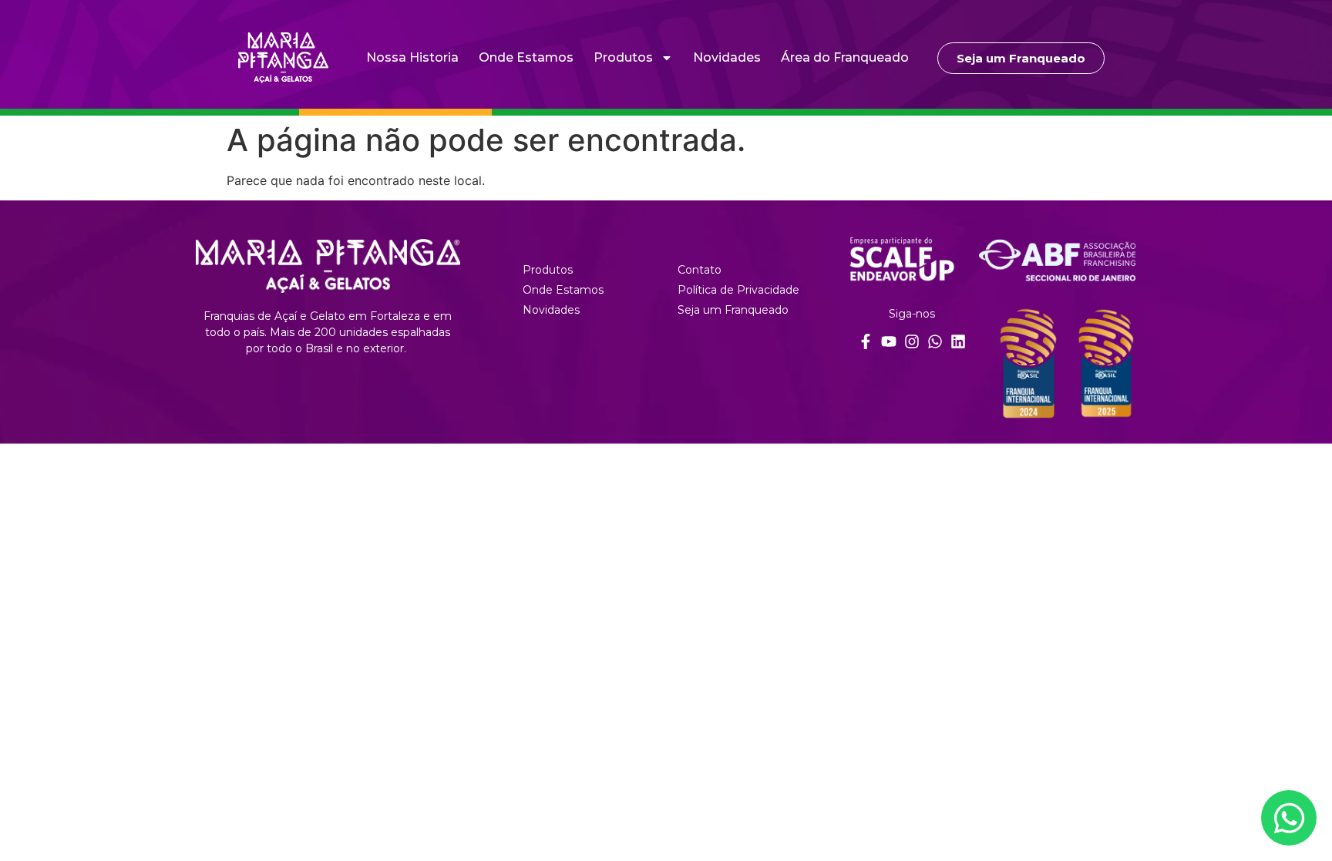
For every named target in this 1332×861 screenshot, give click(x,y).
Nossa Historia (412, 57)
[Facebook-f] (865, 341)
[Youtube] (888, 341)
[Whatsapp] (935, 341)
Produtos (623, 57)
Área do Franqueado (845, 57)
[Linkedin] (958, 341)
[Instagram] (912, 341)
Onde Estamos (526, 57)
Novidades (727, 57)
